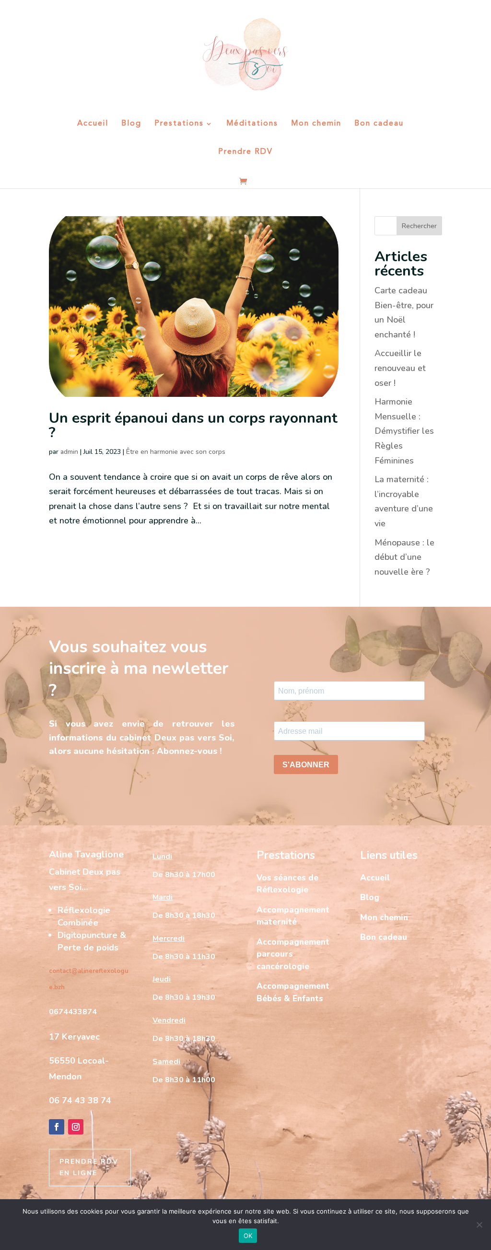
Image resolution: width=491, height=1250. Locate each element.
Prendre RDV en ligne (88, 1167)
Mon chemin (316, 123)
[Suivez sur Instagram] (75, 1126)
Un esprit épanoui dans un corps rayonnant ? (193, 425)
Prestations (179, 123)
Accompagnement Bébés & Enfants (293, 992)
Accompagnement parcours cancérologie (293, 954)
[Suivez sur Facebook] (56, 1126)
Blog (131, 123)
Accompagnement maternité (293, 916)
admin (69, 451)
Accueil (92, 123)
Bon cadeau (379, 123)
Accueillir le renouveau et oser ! (400, 367)
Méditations (252, 123)
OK (248, 1235)
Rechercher (419, 226)
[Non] (479, 1224)
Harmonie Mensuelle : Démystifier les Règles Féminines (404, 431)
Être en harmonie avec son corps (175, 451)
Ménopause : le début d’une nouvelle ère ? (404, 557)
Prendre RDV (245, 152)
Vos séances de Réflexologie (287, 884)
